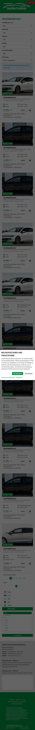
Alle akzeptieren (17, 373)
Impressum (19, 377)
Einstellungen (29, 373)
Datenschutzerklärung (8, 377)
